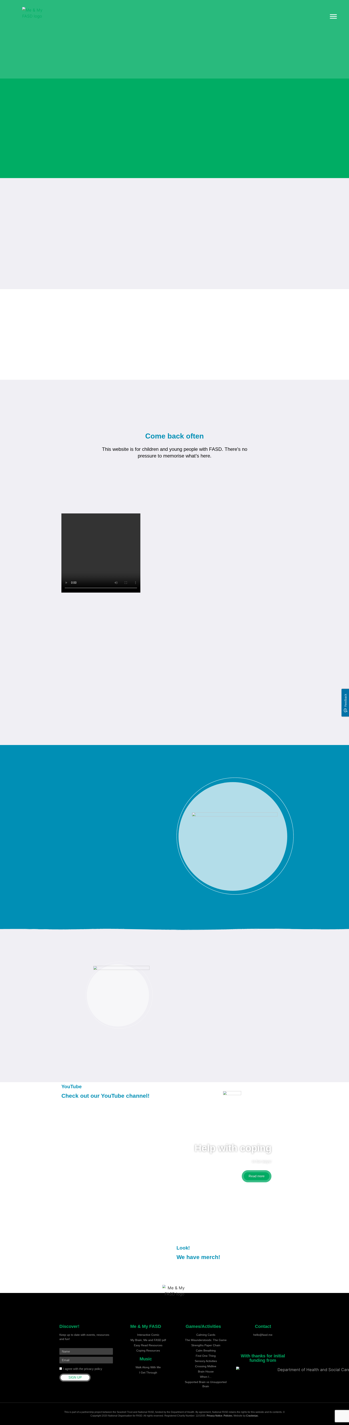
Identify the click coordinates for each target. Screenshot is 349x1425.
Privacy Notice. (215, 1415)
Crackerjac (252, 1415)
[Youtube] (263, 1347)
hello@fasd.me (262, 1334)
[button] (64, 445)
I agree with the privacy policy (82, 1368)
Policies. (228, 1415)
